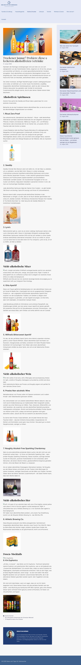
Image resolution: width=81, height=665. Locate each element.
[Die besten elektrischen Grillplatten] (70, 64)
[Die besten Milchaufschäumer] (70, 111)
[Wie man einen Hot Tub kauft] (70, 42)
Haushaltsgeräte (19, 11)
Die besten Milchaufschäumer (69, 114)
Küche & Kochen (31, 11)
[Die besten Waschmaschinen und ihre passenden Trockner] (70, 87)
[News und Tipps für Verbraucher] (9, 4)
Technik (49, 11)
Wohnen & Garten (59, 11)
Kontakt (4, 19)
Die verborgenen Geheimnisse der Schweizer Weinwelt (19, 617)
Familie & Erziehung (7, 11)
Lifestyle (41, 11)
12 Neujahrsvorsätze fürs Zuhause (14, 619)
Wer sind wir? (70, 11)
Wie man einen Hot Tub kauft (69, 46)
